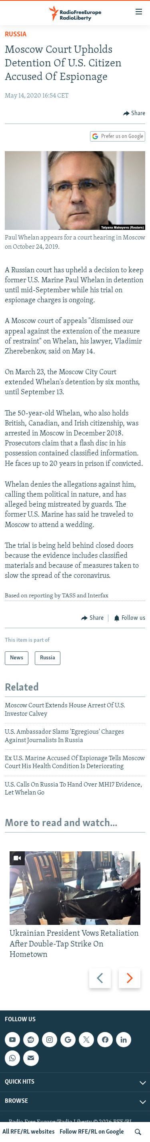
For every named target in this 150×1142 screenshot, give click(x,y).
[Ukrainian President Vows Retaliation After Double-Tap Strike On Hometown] (75, 888)
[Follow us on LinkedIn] (123, 1039)
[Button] (134, 113)
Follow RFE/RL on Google (92, 1132)
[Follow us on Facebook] (104, 1039)
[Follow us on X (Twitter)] (86, 1039)
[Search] (138, 1132)
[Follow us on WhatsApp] (12, 1058)
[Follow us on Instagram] (49, 1039)
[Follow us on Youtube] (12, 1039)
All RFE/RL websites (28, 1132)
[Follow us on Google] (68, 1039)
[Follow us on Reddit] (30, 1039)
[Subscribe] (30, 1058)
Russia (15, 34)
